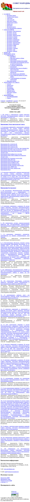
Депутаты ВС (10, 19)
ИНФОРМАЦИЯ (8, 95)
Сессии (9, 84)
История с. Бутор (11, 32)
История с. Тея (11, 49)
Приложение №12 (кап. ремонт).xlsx (10, 168)
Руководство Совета (12, 17)
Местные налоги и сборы (17, 58)
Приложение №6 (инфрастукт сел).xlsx (11, 154)
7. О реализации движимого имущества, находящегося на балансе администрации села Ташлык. (15, 236)
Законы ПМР (10, 89)
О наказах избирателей (16, 65)
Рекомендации (11, 91)
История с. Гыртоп (12, 38)
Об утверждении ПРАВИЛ (17, 74)
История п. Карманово (13, 39)
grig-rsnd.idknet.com (9, 469)
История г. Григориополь (14, 31)
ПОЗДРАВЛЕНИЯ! (12, 96)
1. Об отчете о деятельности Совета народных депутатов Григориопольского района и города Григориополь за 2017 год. (15, 116)
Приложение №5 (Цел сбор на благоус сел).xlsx (13, 149)
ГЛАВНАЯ (9, 100)
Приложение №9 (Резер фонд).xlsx (10, 161)
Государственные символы (14, 28)
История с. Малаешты (13, 44)
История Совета (11, 15)
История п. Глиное (12, 37)
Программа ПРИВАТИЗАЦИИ (18, 61)
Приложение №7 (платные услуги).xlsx (11, 158)
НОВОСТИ (7, 52)
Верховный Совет (5, 479)
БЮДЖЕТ (13, 56)
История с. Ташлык (12, 48)
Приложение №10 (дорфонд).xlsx (10, 162)
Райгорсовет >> (11, 55)
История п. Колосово (13, 41)
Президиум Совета (12, 22)
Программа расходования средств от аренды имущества (19, 63)
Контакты (9, 25)
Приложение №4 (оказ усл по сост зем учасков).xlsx (15, 148)
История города (11, 27)
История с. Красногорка (13, 42)
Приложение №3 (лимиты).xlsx (9, 147)
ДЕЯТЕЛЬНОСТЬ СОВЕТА (11, 82)
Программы (13, 59)
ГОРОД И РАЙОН (9, 29)
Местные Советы (11, 21)
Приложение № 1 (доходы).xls (9, 144)
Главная (3, 100)
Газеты (9, 98)
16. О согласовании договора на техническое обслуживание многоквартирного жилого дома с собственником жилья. (15, 380)
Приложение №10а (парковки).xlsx (10, 164)
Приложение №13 (5, 169)
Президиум (10, 85)
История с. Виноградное (13, 35)
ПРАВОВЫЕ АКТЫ (9, 54)
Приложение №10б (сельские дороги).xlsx (12, 165)
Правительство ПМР (6, 480)
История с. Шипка (12, 51)
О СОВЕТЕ (7, 14)
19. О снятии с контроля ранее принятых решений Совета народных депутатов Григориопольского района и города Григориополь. (15, 428)
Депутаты (9, 18)
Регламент (10, 86)
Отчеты (9, 94)
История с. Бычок (12, 34)
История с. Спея (11, 46)
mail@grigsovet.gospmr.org (12, 471)
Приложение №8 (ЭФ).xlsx (8, 159)
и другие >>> (4, 482)
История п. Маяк (11, 45)
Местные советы (11, 81)
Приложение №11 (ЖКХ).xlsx (9, 166)
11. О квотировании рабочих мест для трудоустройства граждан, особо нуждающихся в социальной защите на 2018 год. (15, 296)
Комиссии (10, 24)
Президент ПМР (5, 477)
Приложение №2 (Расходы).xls (9, 145)
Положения (13, 66)
